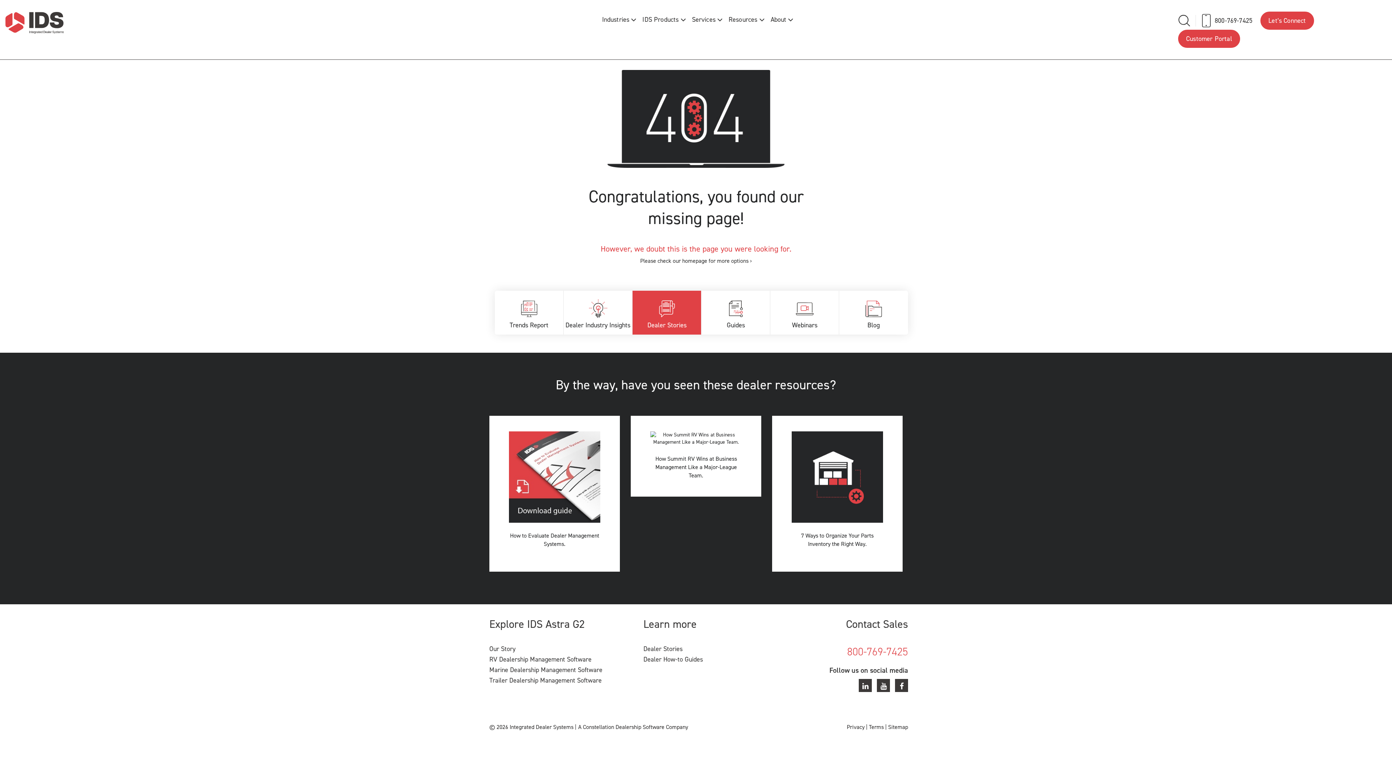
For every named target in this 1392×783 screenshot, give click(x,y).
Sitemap (898, 727)
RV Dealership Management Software (540, 659)
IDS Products (660, 19)
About (779, 19)
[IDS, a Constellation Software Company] (34, 22)
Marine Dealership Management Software (545, 670)
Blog (873, 325)
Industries (616, 19)
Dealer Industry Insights (598, 325)
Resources (743, 19)
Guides (736, 325)
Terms (876, 727)
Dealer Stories (667, 325)
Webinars (804, 325)
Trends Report (529, 325)
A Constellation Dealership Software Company (633, 727)
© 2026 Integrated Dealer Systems (531, 727)
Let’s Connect (1287, 20)
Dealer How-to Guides (673, 659)
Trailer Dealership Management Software (545, 680)
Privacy (856, 727)
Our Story (502, 649)
